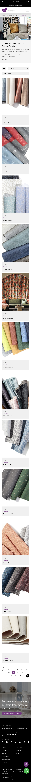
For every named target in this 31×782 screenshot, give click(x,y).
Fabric (17, 15)
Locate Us (26, 1)
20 (11, 676)
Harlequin (5, 315)
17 (26, 672)
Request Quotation (24, 760)
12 (4, 672)
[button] (8, 777)
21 (16, 676)
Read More (5, 59)
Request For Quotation (15, 5)
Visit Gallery (19, 1)
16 (22, 672)
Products (9, 15)
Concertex (5, 120)
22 (20, 676)
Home (3, 15)
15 (18, 672)
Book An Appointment (8, 1)
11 (26, 669)
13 (9, 672)
